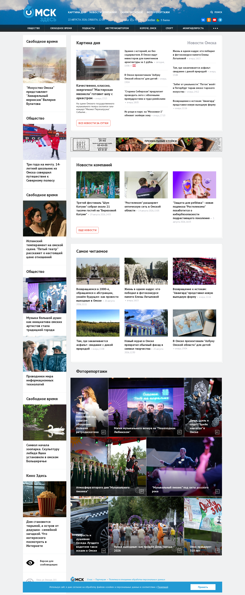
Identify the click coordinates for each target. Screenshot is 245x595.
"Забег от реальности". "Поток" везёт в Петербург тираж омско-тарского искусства (194, 88)
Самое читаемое (131, 12)
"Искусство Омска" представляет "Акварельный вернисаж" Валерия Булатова (41, 96)
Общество (33, 28)
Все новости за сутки (93, 123)
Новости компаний (103, 12)
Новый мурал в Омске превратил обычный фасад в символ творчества (143, 345)
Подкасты (88, 28)
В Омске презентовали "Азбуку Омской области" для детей (193, 343)
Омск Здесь (39, 13)
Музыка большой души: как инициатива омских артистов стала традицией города (44, 324)
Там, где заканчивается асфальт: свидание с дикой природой (94, 345)
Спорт (169, 28)
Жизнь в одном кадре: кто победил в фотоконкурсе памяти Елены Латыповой (194, 54)
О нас (89, 579)
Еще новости (87, 230)
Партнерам (101, 579)
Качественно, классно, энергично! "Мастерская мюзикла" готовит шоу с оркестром (94, 91)
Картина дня (77, 12)
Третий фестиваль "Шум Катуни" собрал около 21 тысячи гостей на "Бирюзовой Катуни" (96, 208)
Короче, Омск (148, 28)
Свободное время (61, 28)
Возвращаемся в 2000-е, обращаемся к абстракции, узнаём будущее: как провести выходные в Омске (97, 294)
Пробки (150, 19)
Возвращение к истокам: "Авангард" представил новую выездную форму (193, 293)
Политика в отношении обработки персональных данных (137, 579)
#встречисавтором (117, 28)
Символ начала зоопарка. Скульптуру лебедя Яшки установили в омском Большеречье (42, 453)
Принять (203, 587)
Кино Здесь (36, 475)
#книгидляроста (193, 28)
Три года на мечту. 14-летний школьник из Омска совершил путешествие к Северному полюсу (43, 172)
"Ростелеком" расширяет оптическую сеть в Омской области (142, 206)
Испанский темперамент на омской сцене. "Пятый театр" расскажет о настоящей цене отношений (44, 249)
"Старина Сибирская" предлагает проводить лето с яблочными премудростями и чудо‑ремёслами (144, 95)
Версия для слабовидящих (49, 562)
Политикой (163, 586)
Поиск (218, 12)
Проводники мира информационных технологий (40, 380)
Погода (124, 19)
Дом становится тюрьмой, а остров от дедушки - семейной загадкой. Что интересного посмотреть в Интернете (42, 534)
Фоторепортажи (158, 12)
